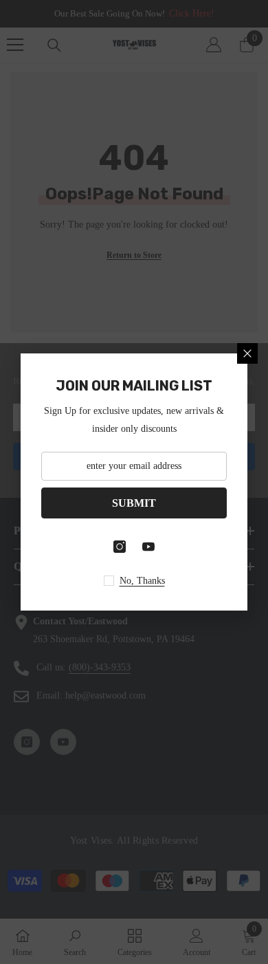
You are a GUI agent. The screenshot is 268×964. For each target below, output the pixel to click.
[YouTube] (148, 546)
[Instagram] (119, 546)
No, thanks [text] (142, 581)
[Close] (247, 353)
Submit (134, 503)
